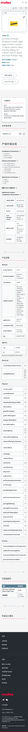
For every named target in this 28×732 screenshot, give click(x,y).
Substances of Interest (10, 177)
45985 (19, 590)
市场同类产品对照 (7, 672)
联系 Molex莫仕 (6, 664)
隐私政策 (4, 645)
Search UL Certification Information (12, 355)
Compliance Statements (10, 151)
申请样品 (4, 683)
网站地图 (4, 726)
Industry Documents (9, 161)
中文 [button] (16, 8)
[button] (24, 17)
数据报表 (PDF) (7, 134)
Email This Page (9, 81)
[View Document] (20, 133)
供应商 (4, 679)
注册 (21, 8)
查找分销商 (5, 668)
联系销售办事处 (6, 675)
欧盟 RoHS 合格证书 (8, 188)
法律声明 (4, 641)
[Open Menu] (26, 2)
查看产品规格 (8, 75)
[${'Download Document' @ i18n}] (24, 133)
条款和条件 (5, 648)
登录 (26, 8)
